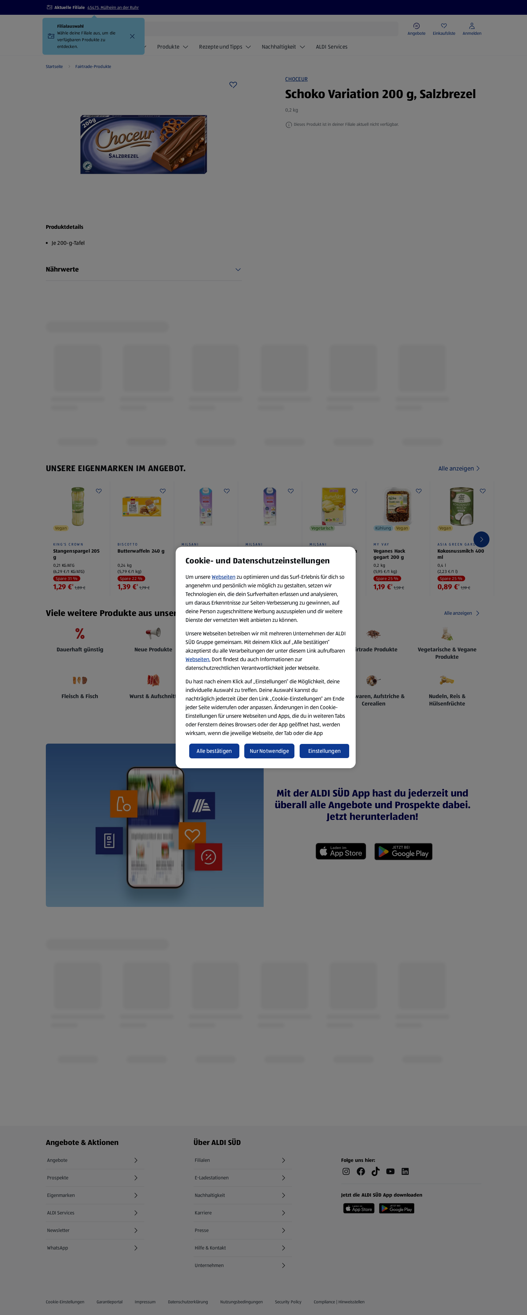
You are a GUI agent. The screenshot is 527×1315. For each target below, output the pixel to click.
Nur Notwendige (269, 751)
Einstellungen (324, 751)
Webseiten (223, 577)
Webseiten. (198, 659)
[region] (266, 657)
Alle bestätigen (214, 751)
